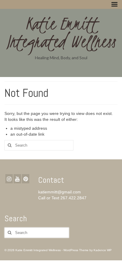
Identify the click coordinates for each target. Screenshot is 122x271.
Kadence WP (103, 250)
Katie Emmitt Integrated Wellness (61, 32)
